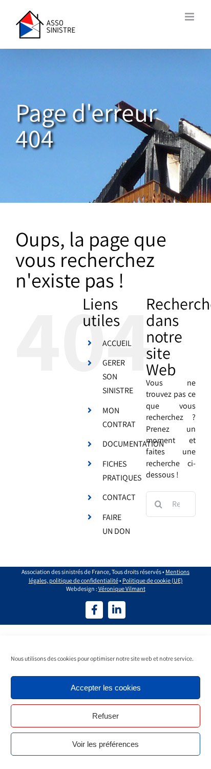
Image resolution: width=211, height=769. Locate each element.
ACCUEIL (117, 343)
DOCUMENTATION (133, 443)
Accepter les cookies (106, 687)
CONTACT (119, 497)
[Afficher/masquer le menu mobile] (190, 16)
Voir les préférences (105, 744)
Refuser (105, 716)
